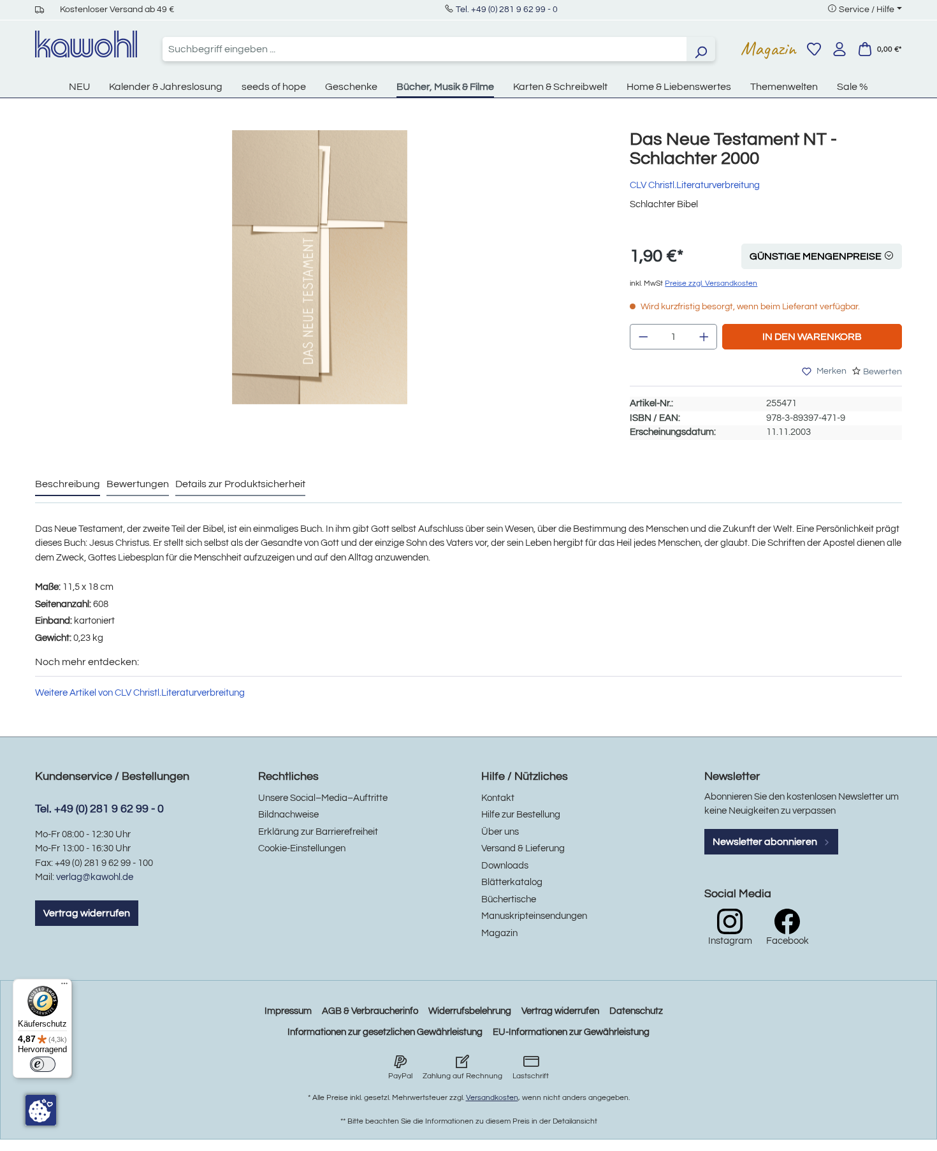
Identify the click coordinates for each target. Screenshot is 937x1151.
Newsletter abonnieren (766, 842)
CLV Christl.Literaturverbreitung (695, 185)
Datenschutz (636, 1011)
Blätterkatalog (511, 882)
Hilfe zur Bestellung (520, 814)
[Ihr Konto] (839, 49)
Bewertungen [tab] (137, 484)
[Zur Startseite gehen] (86, 44)
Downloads (504, 865)
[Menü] (64, 986)
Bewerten (882, 371)
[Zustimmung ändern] (40, 1110)
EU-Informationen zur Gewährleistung (571, 1032)
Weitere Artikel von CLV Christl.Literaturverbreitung (140, 693)
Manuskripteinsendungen (534, 916)
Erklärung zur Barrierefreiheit (318, 832)
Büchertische (508, 899)
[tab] (67, 484)
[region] (319, 280)
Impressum (288, 1011)
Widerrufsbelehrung (469, 1011)
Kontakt (497, 798)
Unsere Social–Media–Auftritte (323, 798)
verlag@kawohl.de (94, 877)
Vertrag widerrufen (86, 913)
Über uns (500, 832)
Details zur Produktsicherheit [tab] (240, 484)
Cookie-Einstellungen (301, 848)
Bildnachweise (288, 814)
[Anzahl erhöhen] (704, 336)
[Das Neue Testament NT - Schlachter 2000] (319, 267)
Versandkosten (492, 1098)
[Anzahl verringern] (643, 336)
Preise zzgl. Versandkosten (711, 283)
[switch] (42, 1064)
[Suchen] (700, 49)
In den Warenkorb (812, 337)
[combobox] (424, 49)
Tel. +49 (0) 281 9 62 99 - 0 (507, 9)
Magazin (768, 48)
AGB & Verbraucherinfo (370, 1011)
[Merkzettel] (814, 49)
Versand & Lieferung (523, 848)
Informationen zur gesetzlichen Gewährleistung (385, 1032)
